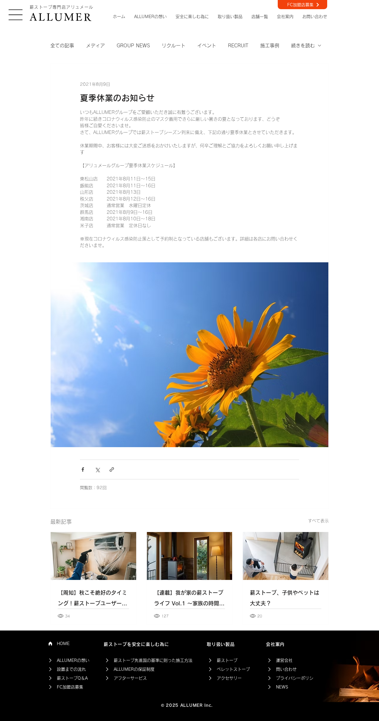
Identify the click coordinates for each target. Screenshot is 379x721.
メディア (95, 45)
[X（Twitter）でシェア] (97, 469)
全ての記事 (62, 45)
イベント (206, 45)
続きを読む (303, 45)
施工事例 (269, 45)
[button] (16, 14)
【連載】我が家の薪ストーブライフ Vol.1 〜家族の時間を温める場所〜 (189, 599)
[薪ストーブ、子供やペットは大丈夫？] (285, 556)
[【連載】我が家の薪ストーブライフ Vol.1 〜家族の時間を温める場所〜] (189, 556)
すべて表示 (318, 521)
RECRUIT (238, 45)
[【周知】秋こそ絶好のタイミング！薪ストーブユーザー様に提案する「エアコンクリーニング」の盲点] (93, 556)
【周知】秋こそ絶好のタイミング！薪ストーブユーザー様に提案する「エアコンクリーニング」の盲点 (92, 599)
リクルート (173, 45)
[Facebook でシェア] (83, 469)
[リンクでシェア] (112, 469)
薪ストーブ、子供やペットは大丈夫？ (284, 598)
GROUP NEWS (133, 45)
